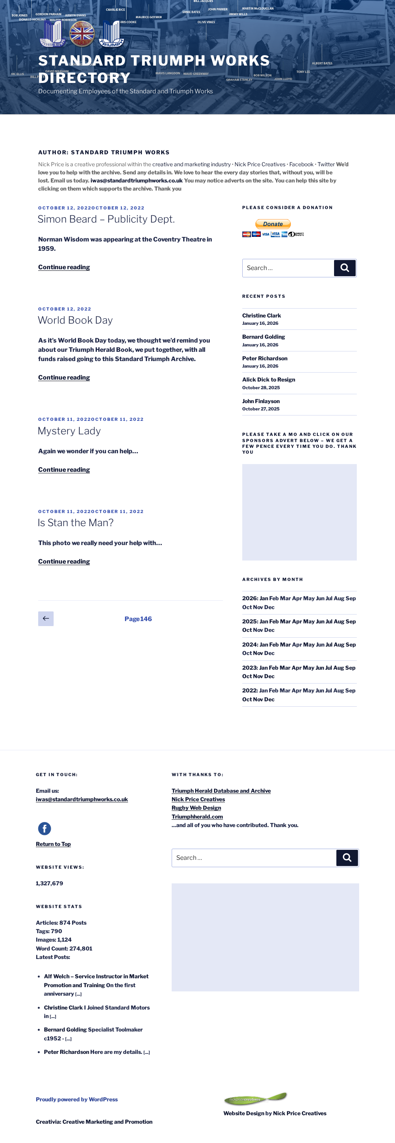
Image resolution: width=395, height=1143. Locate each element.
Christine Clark (261, 315)
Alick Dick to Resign (268, 379)
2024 (249, 644)
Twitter (326, 164)
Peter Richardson (264, 358)
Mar (285, 621)
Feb (274, 621)
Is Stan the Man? (75, 522)
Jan (264, 598)
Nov (258, 653)
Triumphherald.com (197, 816)
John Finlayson (261, 401)
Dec (269, 676)
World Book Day (75, 320)
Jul (329, 621)
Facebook (301, 164)
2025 (249, 621)
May (309, 621)
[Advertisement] (299, 512)
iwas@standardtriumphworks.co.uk (137, 180)
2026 (249, 598)
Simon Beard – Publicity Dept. (106, 219)
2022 (249, 690)
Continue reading (64, 267)
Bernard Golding (263, 336)
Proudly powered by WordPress (77, 1099)
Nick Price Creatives (260, 164)
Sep (351, 621)
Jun (320, 621)
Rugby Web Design (196, 807)
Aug (339, 621)
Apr (297, 621)
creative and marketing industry (191, 164)
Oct (247, 629)
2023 (249, 667)
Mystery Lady (69, 431)
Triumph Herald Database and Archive (221, 790)
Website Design (243, 1113)
